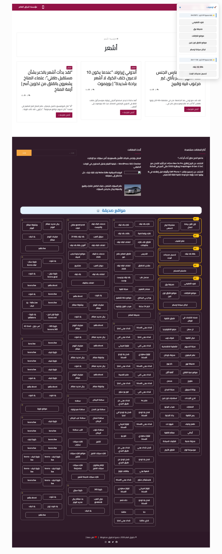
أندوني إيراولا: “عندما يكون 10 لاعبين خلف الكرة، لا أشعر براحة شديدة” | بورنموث (111, 77)
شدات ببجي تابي (123, 337)
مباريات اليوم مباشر (98, 306)
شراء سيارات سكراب (78, 443)
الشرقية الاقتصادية (169, 346)
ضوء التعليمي (190, 283)
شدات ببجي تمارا (123, 328)
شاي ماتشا (144, 520)
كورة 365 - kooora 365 (53, 327)
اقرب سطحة (78, 430)
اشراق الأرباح (169, 450)
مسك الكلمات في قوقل (190, 319)
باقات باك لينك (123, 233)
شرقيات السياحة (169, 441)
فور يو (123, 436)
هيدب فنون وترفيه (123, 306)
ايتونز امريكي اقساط (123, 425)
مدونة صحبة (190, 441)
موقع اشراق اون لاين (169, 294)
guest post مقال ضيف (78, 226)
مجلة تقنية (123, 289)
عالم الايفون (190, 355)
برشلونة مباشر (77, 305)
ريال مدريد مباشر (98, 316)
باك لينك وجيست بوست (123, 278)
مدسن (169, 381)
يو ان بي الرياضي (144, 298)
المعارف (190, 407)
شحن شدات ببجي (144, 447)
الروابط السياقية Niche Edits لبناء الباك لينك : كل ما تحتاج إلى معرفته (102, 174)
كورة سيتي (77, 490)
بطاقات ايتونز (123, 471)
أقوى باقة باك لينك (77, 245)
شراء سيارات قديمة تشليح (88, 477)
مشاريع (78, 265)
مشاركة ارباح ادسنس (169, 226)
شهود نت (169, 424)
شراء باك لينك (144, 224)
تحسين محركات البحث (169, 256)
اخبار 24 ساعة (144, 306)
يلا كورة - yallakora (32, 315)
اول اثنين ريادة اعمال (190, 225)
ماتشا (123, 512)
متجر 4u (144, 400)
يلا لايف (88, 510)
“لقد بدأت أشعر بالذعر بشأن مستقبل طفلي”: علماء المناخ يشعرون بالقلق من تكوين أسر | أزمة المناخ (46, 80)
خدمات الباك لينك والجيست (98, 225)
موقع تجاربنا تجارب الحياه (77, 255)
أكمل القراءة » (192, 109)
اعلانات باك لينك (98, 274)
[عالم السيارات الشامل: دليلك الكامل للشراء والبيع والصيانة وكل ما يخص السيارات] (132, 190)
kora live (31, 343)
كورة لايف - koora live (52, 458)
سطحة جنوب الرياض (98, 431)
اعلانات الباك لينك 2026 (123, 267)
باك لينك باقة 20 (77, 236)
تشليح (98, 441)
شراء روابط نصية (144, 233)
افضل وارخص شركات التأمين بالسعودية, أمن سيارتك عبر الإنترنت (114, 158)
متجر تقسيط (124, 374)
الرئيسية (113, 39)
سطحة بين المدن (98, 409)
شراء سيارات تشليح (98, 453)
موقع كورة (42, 409)
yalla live (42, 248)
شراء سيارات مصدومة (78, 466)
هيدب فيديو (169, 407)
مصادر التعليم (144, 289)
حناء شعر (123, 500)
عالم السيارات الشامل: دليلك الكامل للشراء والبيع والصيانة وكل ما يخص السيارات (102, 187)
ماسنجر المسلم (180, 270)
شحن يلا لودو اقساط (123, 355)
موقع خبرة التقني (190, 372)
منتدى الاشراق (144, 265)
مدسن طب (144, 277)
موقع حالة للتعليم (123, 298)
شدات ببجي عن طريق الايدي (124, 402)
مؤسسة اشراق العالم (28, 7)
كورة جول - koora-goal (52, 275)
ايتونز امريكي (123, 345)
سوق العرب (98, 236)
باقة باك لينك (190, 254)
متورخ (190, 381)
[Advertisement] (111, 20)
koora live (32, 285)
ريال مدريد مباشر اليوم (52, 225)
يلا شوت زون (52, 506)
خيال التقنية (190, 338)
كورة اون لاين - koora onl (52, 315)
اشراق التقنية (169, 318)
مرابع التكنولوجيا (169, 329)
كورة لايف (52, 352)
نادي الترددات (190, 398)
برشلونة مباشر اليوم (32, 226)
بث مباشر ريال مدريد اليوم (77, 500)
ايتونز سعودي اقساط (144, 355)
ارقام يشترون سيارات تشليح (98, 466)
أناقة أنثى (169, 372)
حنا (144, 512)
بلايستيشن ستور (144, 480)
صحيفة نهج (190, 364)
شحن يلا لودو (144, 459)
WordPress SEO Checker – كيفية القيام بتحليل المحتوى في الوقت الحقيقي (112, 165)
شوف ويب (169, 338)
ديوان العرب (98, 265)
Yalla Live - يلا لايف (32, 304)
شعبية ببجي (144, 471)
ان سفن (190, 329)
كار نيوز (169, 364)
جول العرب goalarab (98, 500)
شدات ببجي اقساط (144, 327)
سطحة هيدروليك (78, 409)
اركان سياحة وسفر (180, 305)
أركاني (190, 432)
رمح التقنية (190, 415)
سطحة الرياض (98, 400)
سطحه (78, 401)
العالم (134, 67)
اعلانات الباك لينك (123, 242)
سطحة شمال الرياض (98, 419)
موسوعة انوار (190, 450)
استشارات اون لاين (169, 398)
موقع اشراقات (190, 293)
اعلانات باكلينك (88, 283)
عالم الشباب (180, 241)
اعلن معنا (90, 537)
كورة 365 (98, 489)
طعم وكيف (190, 424)
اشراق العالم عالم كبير (123, 255)
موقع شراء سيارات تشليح (77, 454)
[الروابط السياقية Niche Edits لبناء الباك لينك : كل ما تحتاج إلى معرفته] (132, 176)
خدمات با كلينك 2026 (98, 255)
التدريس (144, 254)
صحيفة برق (169, 284)
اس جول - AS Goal (32, 326)
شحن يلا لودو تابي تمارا (123, 413)
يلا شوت (98, 295)
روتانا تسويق (190, 389)
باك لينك (77, 274)
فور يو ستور (124, 392)
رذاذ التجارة (169, 415)
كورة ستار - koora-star (32, 263)
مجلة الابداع (169, 389)
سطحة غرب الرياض (77, 418)
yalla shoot (77, 296)
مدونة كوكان (169, 355)
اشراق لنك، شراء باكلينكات (144, 243)
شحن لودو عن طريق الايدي (123, 460)
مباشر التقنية (169, 432)
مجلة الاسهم (190, 346)
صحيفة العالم (134, 315)
